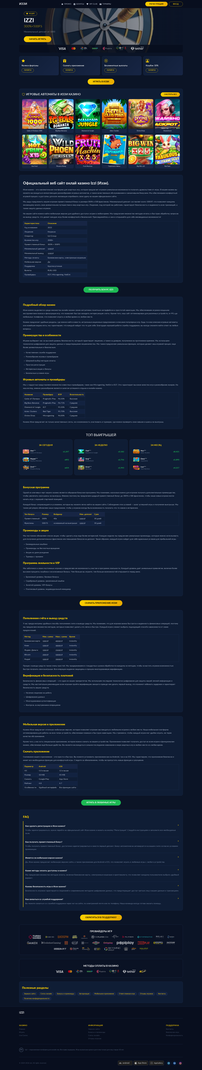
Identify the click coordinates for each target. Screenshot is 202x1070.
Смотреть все (170, 94)
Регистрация (156, 4)
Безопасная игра (172, 1032)
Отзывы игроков (146, 994)
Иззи (23, 4)
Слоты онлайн (46, 994)
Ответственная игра (127, 994)
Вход (176, 4)
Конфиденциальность (174, 1035)
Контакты (162, 994)
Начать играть (37, 39)
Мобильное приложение (104, 994)
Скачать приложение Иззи (101, 603)
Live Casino (23, 1035)
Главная (22, 1029)
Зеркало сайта (29, 994)
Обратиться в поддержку (101, 917)
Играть (22, 1032)
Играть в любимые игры (101, 803)
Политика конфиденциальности (36, 998)
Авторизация (84, 994)
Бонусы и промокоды (65, 994)
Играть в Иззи (101, 82)
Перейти (27, 70)
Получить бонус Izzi (101, 290)
